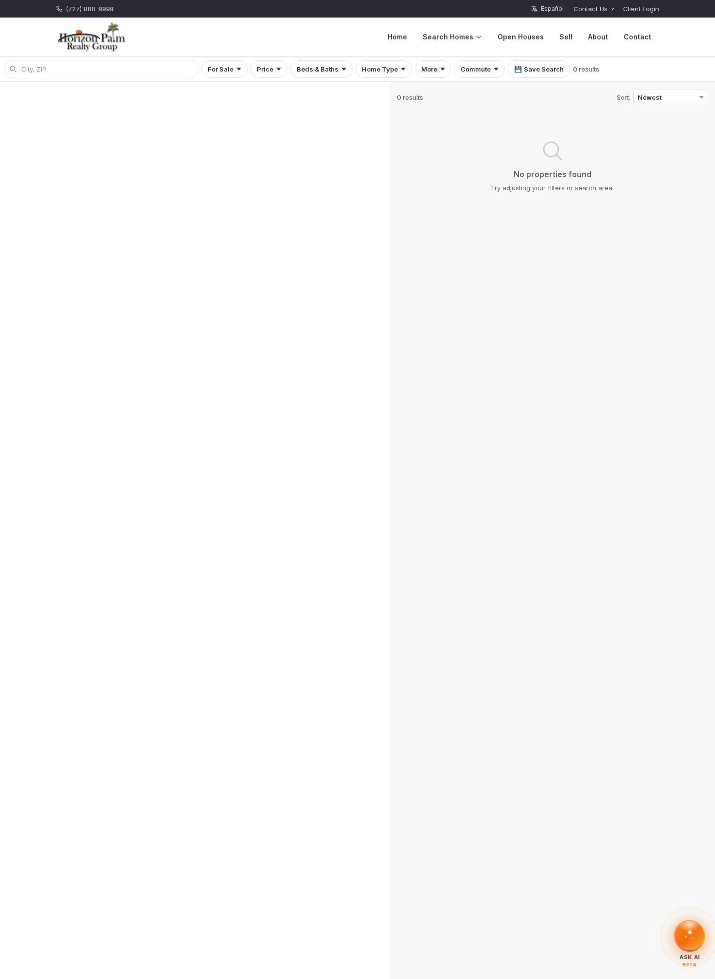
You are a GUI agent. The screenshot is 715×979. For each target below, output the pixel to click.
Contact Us (590, 9)
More (429, 69)
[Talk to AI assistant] (690, 934)
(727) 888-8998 (90, 9)
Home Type (380, 69)
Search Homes (448, 37)
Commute (476, 69)
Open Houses (521, 37)
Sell (565, 37)
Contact (637, 37)
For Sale (220, 69)
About (598, 37)
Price (265, 69)
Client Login (641, 9)
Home (397, 37)
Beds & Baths (318, 69)
